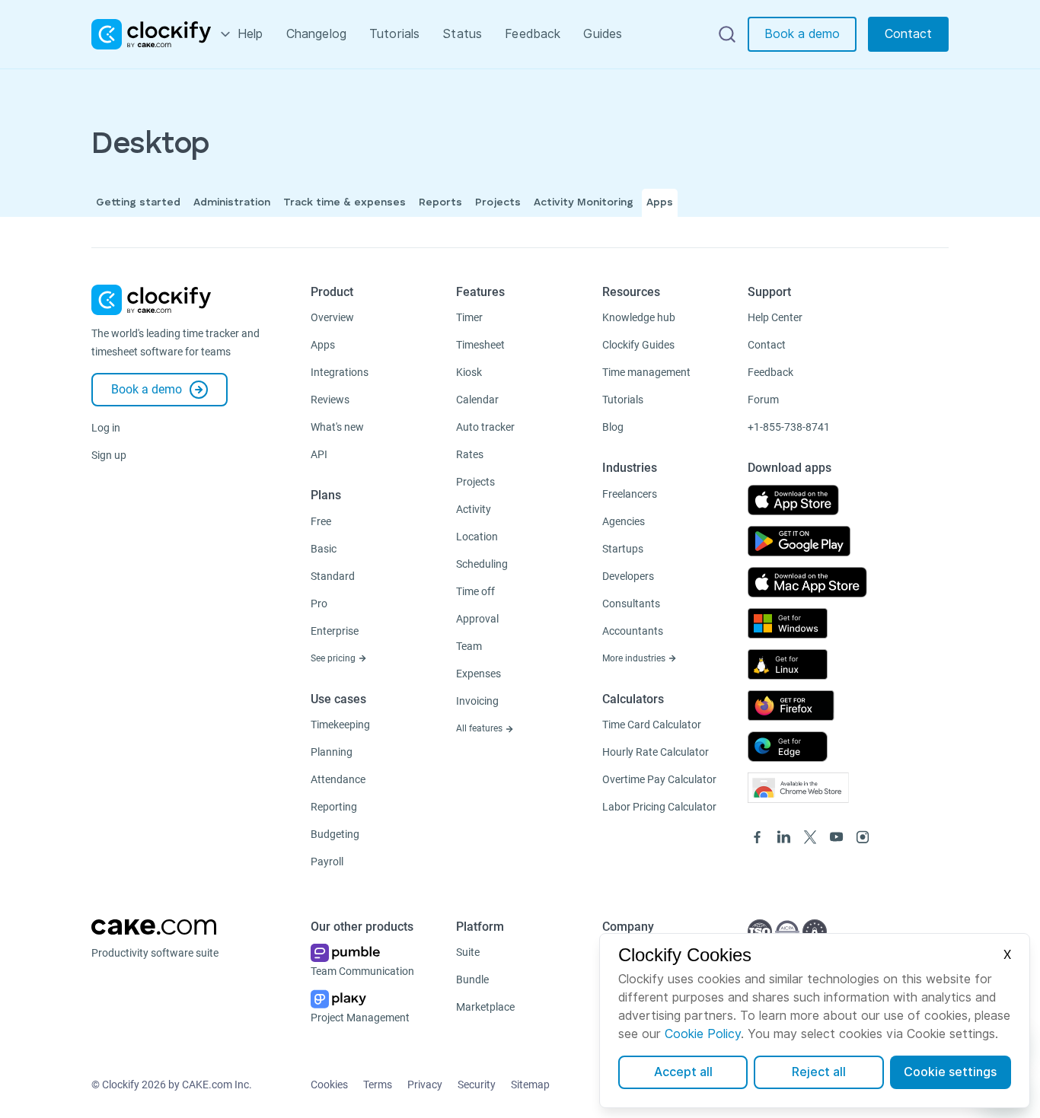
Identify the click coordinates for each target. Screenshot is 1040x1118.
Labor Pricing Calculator (659, 807)
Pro (319, 603)
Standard (333, 576)
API (319, 454)
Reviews (330, 399)
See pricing (334, 658)
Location (477, 536)
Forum (763, 399)
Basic (324, 549)
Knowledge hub (638, 317)
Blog (613, 427)
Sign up (108, 455)
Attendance (338, 779)
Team (469, 646)
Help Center (775, 317)
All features (480, 728)
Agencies (623, 521)
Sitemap (530, 1084)
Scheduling (482, 564)
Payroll (327, 861)
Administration (231, 202)
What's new (337, 427)
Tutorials (394, 34)
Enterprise (335, 631)
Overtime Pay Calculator (659, 779)
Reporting (334, 807)
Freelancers (629, 494)
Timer (469, 317)
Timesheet (480, 345)
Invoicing (477, 701)
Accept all (683, 1072)
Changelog (316, 34)
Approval (477, 619)
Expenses (478, 673)
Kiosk (469, 372)
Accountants (632, 631)
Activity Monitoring (583, 202)
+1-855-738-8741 (789, 427)
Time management (646, 372)
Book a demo (802, 34)
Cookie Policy (703, 1034)
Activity (473, 509)
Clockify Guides (638, 345)
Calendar (477, 399)
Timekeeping (340, 724)
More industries (635, 658)
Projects (498, 202)
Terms (377, 1084)
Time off (475, 591)
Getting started (138, 202)
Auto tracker (485, 427)
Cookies (329, 1084)
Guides (602, 34)
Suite (468, 952)
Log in (105, 428)
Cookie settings (950, 1072)
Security (477, 1084)
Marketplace (485, 1007)
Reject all (819, 1072)
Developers (628, 576)
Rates (469, 454)
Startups (622, 549)
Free (321, 521)
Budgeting (335, 834)
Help (250, 34)
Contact (908, 34)
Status (462, 34)
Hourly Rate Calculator (655, 752)
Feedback (532, 34)
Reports (440, 202)
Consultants (631, 603)
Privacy (424, 1084)
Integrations (339, 372)
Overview (332, 317)
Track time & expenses (344, 202)
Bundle (472, 979)
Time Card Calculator (651, 724)
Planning (332, 752)
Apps (659, 202)
